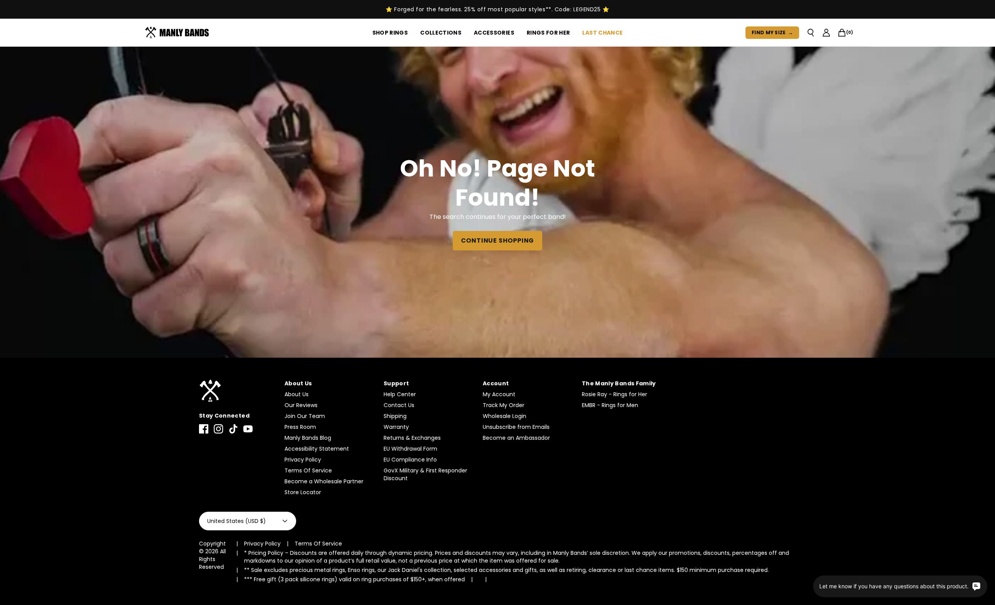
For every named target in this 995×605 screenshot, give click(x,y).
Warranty (396, 427)
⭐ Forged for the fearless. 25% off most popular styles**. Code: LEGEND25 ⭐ (497, 9)
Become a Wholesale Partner (324, 481)
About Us (297, 394)
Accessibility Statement (317, 449)
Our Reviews (301, 405)
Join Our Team (305, 416)
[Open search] (811, 33)
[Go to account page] (826, 33)
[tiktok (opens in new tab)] (233, 429)
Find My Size (772, 32)
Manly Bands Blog (308, 438)
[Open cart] (842, 33)
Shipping (395, 416)
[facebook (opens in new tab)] (203, 429)
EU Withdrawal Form (410, 449)
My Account (499, 394)
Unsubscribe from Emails (516, 427)
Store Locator (303, 492)
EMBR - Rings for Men (610, 405)
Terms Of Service (308, 470)
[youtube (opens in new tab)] (248, 429)
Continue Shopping (497, 240)
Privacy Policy (303, 459)
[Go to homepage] (178, 32)
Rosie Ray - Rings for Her (614, 394)
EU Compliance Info (410, 459)
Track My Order (503, 405)
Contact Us (399, 405)
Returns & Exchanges (412, 438)
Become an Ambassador (516, 438)
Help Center (400, 394)
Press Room (300, 427)
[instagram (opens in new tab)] (218, 429)
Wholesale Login (504, 416)
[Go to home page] (238, 390)
